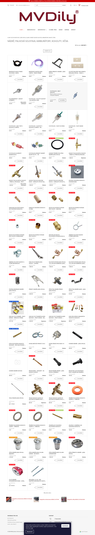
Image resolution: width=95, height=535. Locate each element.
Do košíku (20, 79)
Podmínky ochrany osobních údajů (15, 522)
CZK (75, 5)
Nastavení (30, 531)
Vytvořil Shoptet (84, 531)
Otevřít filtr (47, 51)
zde (32, 528)
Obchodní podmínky (12, 520)
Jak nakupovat (11, 518)
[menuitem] (21, 29)
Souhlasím (65, 526)
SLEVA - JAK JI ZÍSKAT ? (12, 524)
